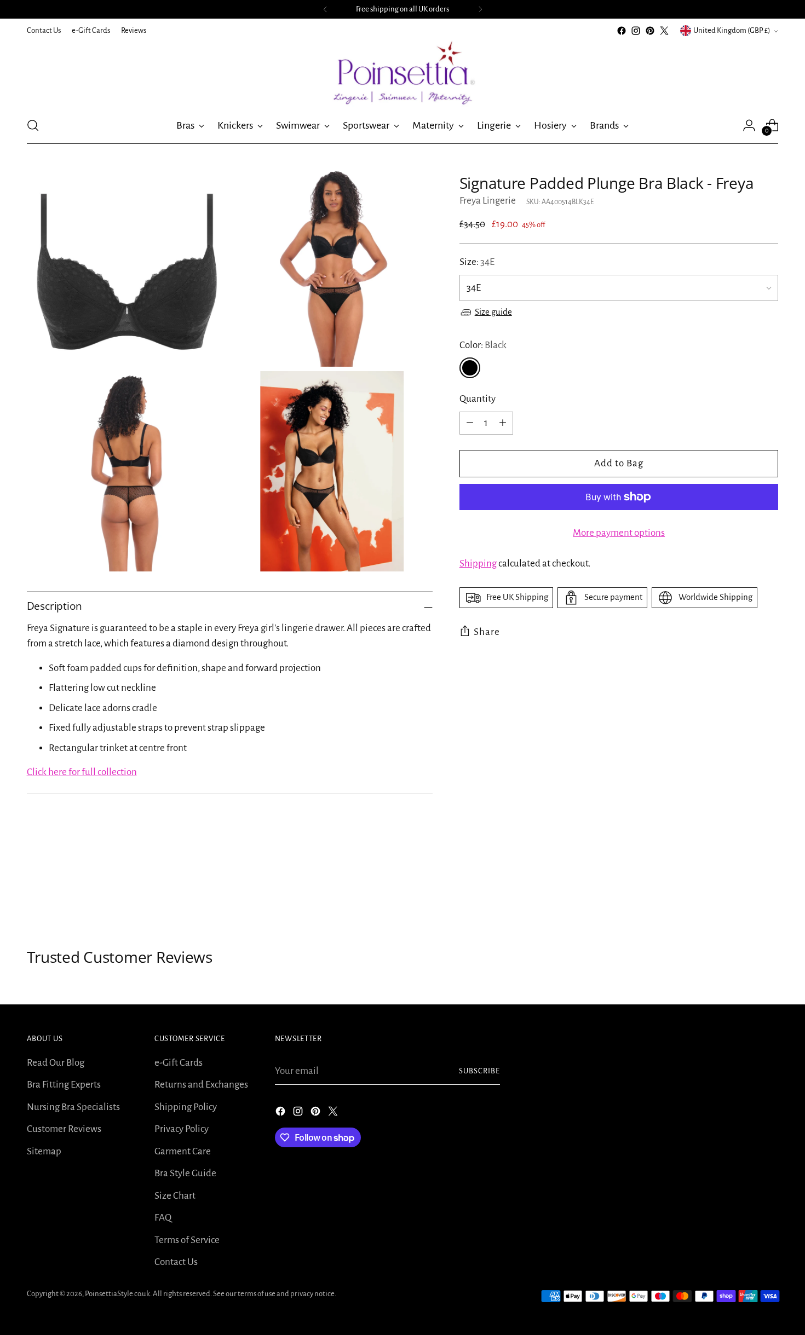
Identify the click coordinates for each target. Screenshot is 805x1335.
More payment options (619, 533)
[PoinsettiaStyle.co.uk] (402, 72)
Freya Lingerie (487, 200)
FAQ (162, 1217)
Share (487, 632)
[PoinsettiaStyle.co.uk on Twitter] (664, 31)
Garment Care (182, 1151)
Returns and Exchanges (201, 1084)
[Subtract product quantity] (470, 423)
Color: (483, 345)
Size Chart (175, 1195)
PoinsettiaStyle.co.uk (117, 1294)
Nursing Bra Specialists (73, 1107)
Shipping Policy (185, 1107)
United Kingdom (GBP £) (732, 30)
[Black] (469, 367)
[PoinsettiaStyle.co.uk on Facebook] (621, 31)
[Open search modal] (33, 125)
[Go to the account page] (749, 125)
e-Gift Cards (178, 1062)
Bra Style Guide (185, 1173)
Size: (477, 262)
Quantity (477, 399)
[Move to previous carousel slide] (744, 889)
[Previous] (325, 9)
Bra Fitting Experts (64, 1084)
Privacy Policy (181, 1129)
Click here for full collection (82, 772)
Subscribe (480, 1071)
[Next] (480, 9)
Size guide (493, 312)
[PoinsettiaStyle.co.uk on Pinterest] (650, 31)
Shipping (478, 563)
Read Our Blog (55, 1062)
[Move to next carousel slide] (769, 889)
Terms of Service (187, 1240)
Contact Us (176, 1262)
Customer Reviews (64, 1129)
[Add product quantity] (503, 423)
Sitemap (44, 1151)
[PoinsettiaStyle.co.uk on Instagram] (636, 31)
